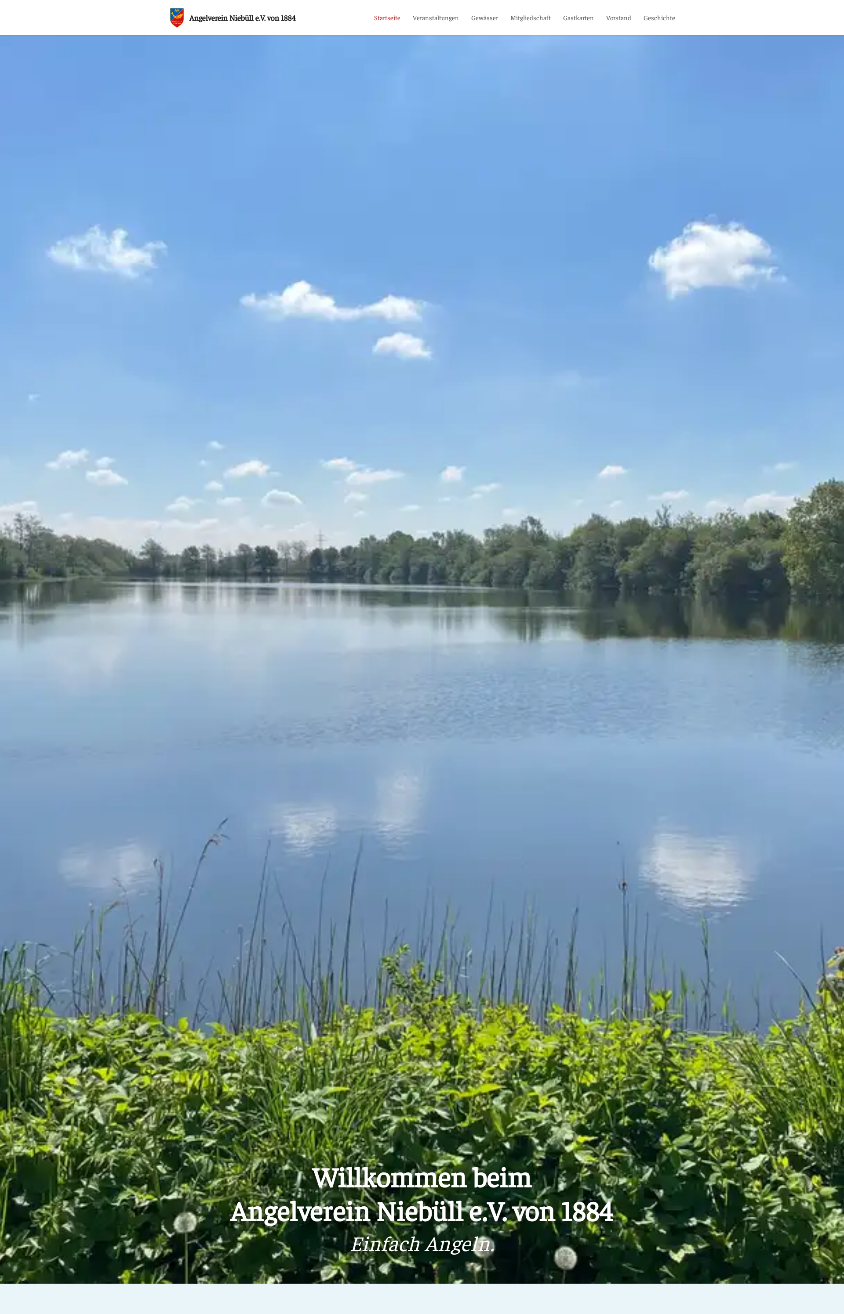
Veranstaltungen (436, 18)
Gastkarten (578, 18)
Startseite (387, 18)
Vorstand (618, 18)
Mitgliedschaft (530, 18)
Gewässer (484, 18)
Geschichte (659, 18)
